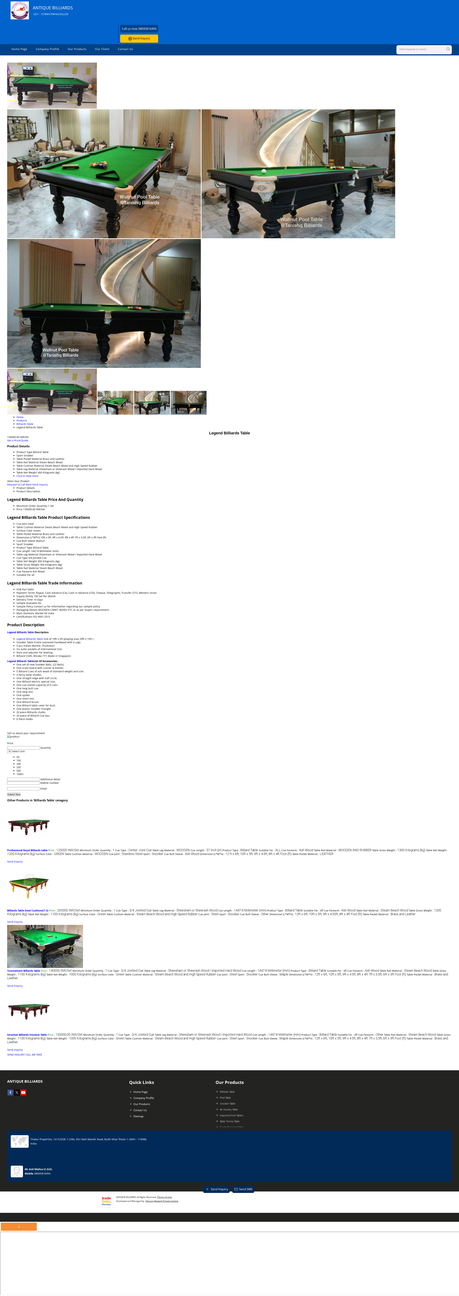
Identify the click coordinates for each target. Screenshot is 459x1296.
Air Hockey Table (229, 1109)
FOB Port (21, 589)
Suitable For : (270, 850)
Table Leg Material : (171, 850)
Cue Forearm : (297, 850)
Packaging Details (26, 610)
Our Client (102, 49)
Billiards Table (227, 1091)
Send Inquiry (141, 38)
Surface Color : (50, 854)
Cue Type (22, 558)
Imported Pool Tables (231, 1115)
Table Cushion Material (30, 527)
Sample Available (26, 603)
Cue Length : (206, 850)
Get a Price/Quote (17, 440)
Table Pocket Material (29, 534)
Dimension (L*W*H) (28, 537)
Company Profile (47, 49)
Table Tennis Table (230, 1121)
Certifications (24, 616)
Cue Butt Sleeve (25, 540)
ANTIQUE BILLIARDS (53, 10)
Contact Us (125, 49)
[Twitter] (17, 1094)
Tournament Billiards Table (23, 970)
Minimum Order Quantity (31, 506)
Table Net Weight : (53, 914)
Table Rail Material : (343, 850)
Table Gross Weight (27, 564)
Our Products (77, 49)
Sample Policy (24, 606)
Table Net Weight (26, 561)
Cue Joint (21, 523)
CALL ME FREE (33, 1054)
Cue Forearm (24, 571)
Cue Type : (133, 850)
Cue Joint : (126, 854)
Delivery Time (24, 599)
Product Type (24, 547)
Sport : (153, 854)
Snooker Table (227, 1103)
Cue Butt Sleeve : (181, 854)
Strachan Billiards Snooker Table (27, 1034)
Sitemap (138, 1116)
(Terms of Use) (164, 1197)
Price (19, 509)
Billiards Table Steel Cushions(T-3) (27, 910)
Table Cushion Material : (86, 854)
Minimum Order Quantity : (97, 850)
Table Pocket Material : (312, 854)
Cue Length (23, 551)
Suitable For (23, 575)
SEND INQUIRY (16, 1054)
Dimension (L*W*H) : (246, 854)
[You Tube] (23, 1094)
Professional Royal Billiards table (27, 850)
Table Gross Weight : (398, 850)
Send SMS (245, 1189)
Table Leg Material (27, 554)
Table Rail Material (27, 568)
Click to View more (27, 476)
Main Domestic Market (30, 613)
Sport (19, 544)
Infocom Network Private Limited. (161, 1201)
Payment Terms (25, 592)
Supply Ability (24, 596)
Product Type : (240, 850)
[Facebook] (10, 1094)
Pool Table (225, 1097)
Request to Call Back (19, 484)
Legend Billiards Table (20, 632)
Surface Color (24, 530)
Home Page (19, 49)
